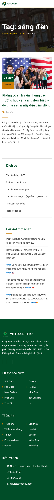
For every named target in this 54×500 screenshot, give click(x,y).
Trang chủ (9, 424)
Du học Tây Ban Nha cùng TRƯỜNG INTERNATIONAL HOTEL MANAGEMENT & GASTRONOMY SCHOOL (27, 298)
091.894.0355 (14, 477)
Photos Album (11, 440)
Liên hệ (32, 429)
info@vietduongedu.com (19, 483)
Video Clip (34, 440)
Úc (30, 403)
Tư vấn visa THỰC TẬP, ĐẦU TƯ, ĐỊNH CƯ (26, 196)
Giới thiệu (33, 424)
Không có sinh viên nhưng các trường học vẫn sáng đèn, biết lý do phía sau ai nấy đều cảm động (26, 100)
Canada (32, 381)
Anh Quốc (9, 381)
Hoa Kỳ (32, 387)
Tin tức (9, 112)
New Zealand (10, 392)
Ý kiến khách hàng (13, 429)
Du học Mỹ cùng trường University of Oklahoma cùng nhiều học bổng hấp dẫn (27, 267)
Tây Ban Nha (35, 397)
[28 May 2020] (27, 73)
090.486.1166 (14, 472)
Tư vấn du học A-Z (15, 175)
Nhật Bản (33, 392)
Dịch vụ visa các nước (17, 182)
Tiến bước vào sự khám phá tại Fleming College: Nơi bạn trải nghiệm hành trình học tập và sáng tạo (25, 283)
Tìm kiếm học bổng (15, 203)
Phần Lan (9, 397)
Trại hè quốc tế (13, 210)
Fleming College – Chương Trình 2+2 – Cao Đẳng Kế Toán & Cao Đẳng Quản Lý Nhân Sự (25, 254)
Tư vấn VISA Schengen (17, 189)
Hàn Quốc (9, 387)
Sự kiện (32, 434)
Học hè (8, 445)
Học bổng (33, 445)
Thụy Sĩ (8, 403)
